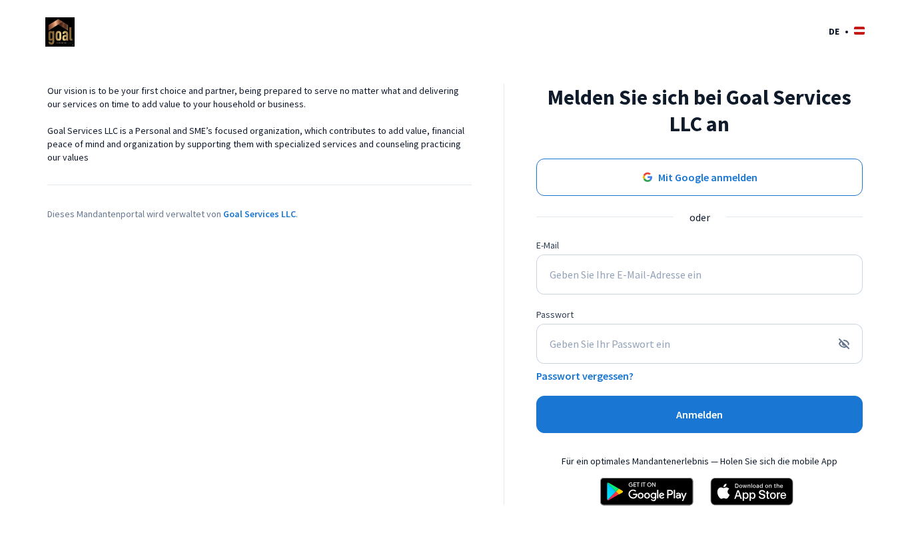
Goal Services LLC (259, 214)
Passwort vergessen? (585, 375)
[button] (847, 31)
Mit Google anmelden (707, 177)
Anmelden (699, 414)
